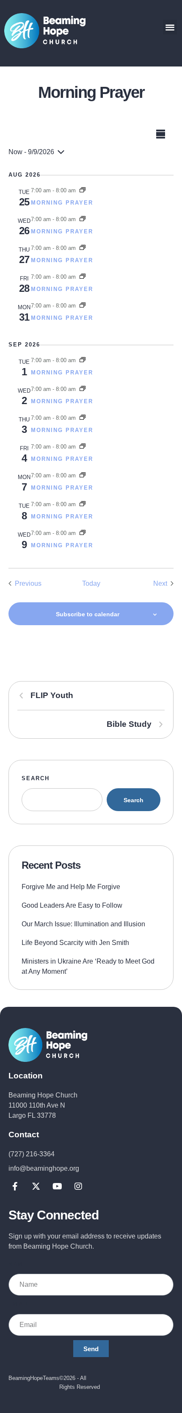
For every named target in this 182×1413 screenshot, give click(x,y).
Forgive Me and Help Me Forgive (71, 886)
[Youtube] (57, 1186)
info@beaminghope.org (43, 1168)
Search (36, 778)
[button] (170, 27)
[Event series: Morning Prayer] (82, 190)
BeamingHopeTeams (33, 1378)
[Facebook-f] (15, 1186)
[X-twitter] (36, 1186)
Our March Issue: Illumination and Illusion (83, 924)
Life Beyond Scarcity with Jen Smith (75, 942)
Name (18, 1264)
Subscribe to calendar (87, 614)
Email (19, 1304)
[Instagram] (78, 1186)
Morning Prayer (62, 202)
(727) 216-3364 (31, 1154)
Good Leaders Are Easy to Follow (72, 905)
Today (91, 583)
